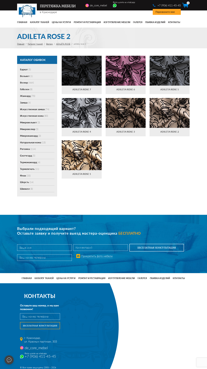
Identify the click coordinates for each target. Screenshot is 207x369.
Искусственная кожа (34, 115)
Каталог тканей (39, 22)
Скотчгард (27, 155)
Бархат (25, 69)
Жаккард (27, 95)
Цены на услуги (61, 22)
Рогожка (28, 148)
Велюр (27, 82)
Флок (25, 175)
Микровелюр (29, 129)
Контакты (174, 22)
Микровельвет (30, 122)
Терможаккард (30, 162)
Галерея (137, 22)
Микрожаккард (30, 135)
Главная (22, 22)
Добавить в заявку (81, 74)
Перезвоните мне (165, 11)
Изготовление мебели (117, 22)
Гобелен (26, 89)
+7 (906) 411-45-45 (169, 5)
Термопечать (29, 168)
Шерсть (26, 182)
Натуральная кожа (33, 142)
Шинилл (26, 188)
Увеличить (82, 66)
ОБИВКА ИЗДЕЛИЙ (155, 22)
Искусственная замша (34, 109)
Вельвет (26, 76)
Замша (25, 102)
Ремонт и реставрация (87, 22)
